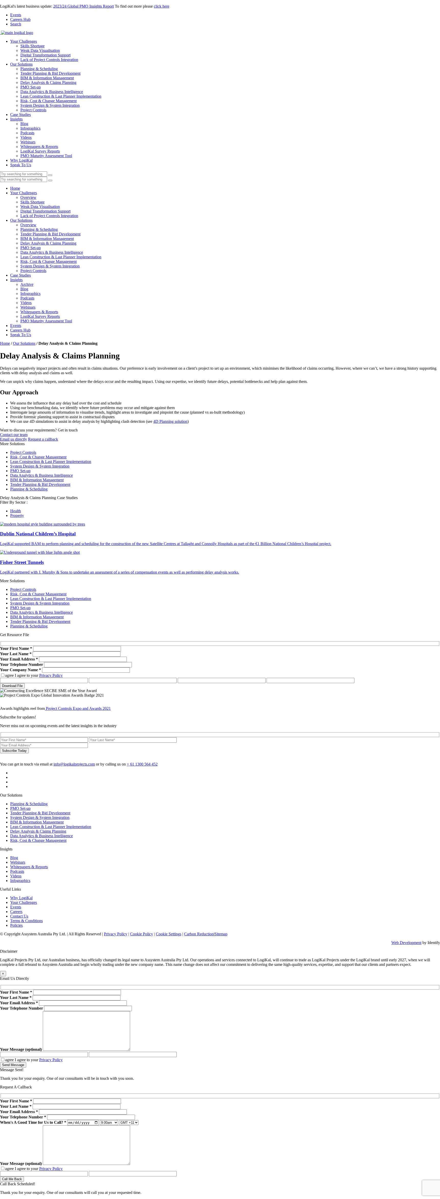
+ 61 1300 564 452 (142, 764)
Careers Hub (20, 19)
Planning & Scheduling (39, 69)
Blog (24, 124)
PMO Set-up (30, 87)
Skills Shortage (32, 46)
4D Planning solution (170, 421)
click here (161, 6)
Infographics (30, 128)
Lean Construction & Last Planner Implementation (60, 96)
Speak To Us (20, 165)
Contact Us (19, 916)
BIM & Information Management (47, 78)
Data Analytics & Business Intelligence (51, 91)
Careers (16, 911)
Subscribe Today (14, 751)
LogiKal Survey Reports (40, 151)
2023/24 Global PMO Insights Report (83, 6)
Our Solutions (21, 64)
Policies (16, 925)
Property (17, 515)
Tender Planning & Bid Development (50, 73)
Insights (16, 119)
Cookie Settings (168, 934)
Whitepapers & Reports (39, 146)
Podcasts (27, 133)
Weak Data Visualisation (40, 50)
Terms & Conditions (26, 921)
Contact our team (14, 434)
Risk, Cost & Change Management (48, 101)
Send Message (13, 1065)
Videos (26, 137)
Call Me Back (12, 1179)
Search (15, 24)
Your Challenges (23, 41)
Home (15, 188)
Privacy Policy (51, 675)
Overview (28, 197)
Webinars (27, 142)
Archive (26, 284)
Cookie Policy (141, 934)
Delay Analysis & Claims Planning (48, 82)
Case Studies (20, 114)
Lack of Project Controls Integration (49, 59)
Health (15, 511)
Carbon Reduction (199, 934)
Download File (12, 686)
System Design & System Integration (50, 105)
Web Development (406, 942)
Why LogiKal (21, 160)
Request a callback (43, 439)
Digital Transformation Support (45, 55)
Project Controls (33, 110)
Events (15, 15)
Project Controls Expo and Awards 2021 (78, 708)
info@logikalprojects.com (74, 764)
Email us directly (13, 439)
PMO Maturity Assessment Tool (46, 156)
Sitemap (220, 934)
